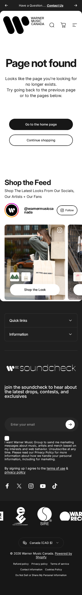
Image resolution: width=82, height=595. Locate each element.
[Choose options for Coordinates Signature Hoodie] (14, 276)
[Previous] (6, 5)
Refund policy (21, 563)
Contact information (31, 569)
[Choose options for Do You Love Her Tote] (26, 276)
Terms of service (59, 563)
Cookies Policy (53, 569)
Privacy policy (39, 563)
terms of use (56, 468)
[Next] (76, 5)
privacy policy (15, 472)
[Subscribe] (70, 424)
